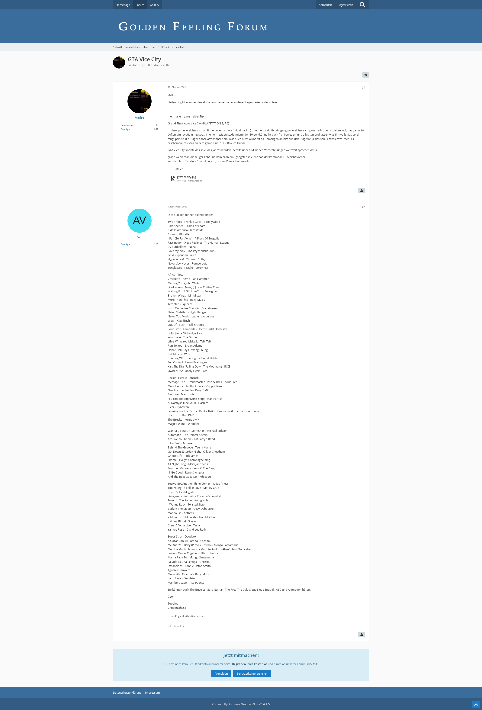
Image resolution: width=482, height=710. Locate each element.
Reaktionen (127, 125)
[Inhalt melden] (361, 190)
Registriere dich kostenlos (249, 664)
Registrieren (345, 5)
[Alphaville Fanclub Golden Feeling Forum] (241, 26)
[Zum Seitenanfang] (476, 704)
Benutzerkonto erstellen (252, 673)
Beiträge (125, 129)
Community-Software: (241, 704)
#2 (363, 207)
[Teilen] (365, 75)
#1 (363, 87)
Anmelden (325, 5)
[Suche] (362, 4)
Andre (136, 65)
